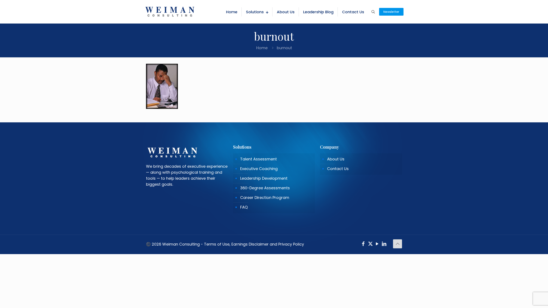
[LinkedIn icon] (384, 244)
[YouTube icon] (377, 244)
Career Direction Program (264, 197)
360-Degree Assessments (265, 188)
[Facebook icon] (363, 244)
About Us (335, 159)
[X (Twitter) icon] (370, 244)
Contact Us (338, 168)
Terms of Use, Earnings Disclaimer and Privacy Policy (254, 244)
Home (262, 47)
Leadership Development (263, 178)
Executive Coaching (259, 168)
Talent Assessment (258, 159)
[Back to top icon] (397, 243)
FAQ (244, 207)
